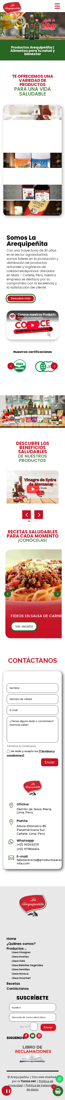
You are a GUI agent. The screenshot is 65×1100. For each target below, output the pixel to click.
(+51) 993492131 (28, 844)
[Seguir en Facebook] (26, 1036)
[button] (26, 514)
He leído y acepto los (31, 753)
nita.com (23, 863)
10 (44, 36)
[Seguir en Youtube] (32, 1036)
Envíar (50, 762)
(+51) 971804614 (28, 849)
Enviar (48, 1027)
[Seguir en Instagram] (39, 1036)
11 (47, 36)
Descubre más (21, 298)
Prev (10, 366)
